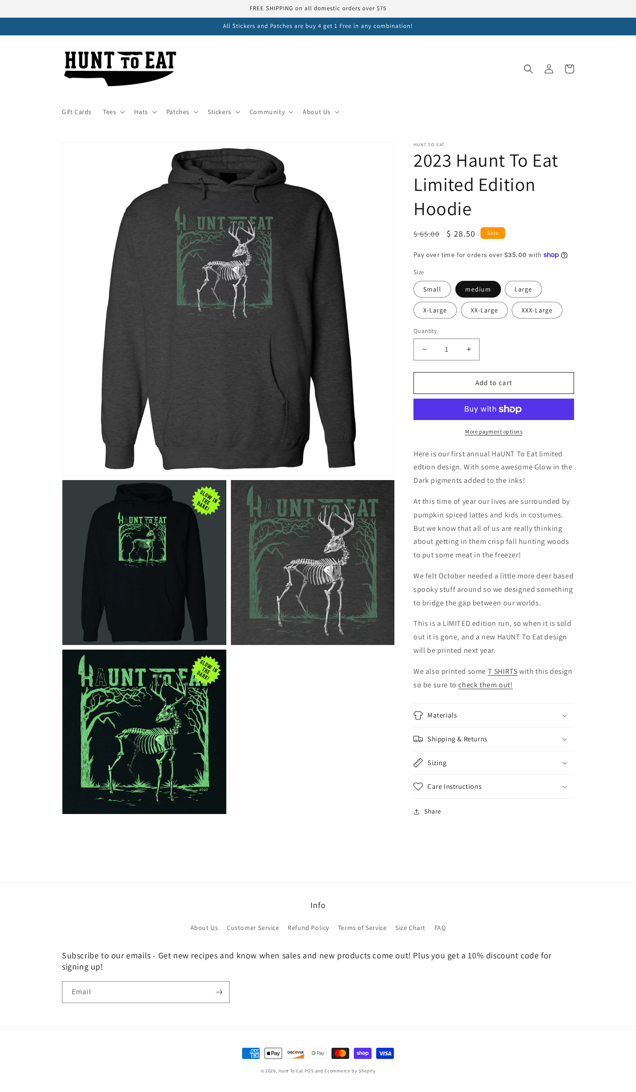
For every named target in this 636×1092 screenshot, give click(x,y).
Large (523, 289)
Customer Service (253, 927)
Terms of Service (362, 927)
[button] (113, 112)
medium (478, 289)
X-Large (435, 310)
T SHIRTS (503, 671)
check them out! (485, 685)
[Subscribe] (219, 992)
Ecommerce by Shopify (350, 1071)
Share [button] (432, 811)
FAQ (440, 927)
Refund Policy (308, 927)
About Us (204, 927)
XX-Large (484, 310)
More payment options (493, 431)
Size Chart (410, 927)
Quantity (425, 331)
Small (432, 289)
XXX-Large (537, 310)
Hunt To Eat (290, 1071)
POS (309, 1071)
